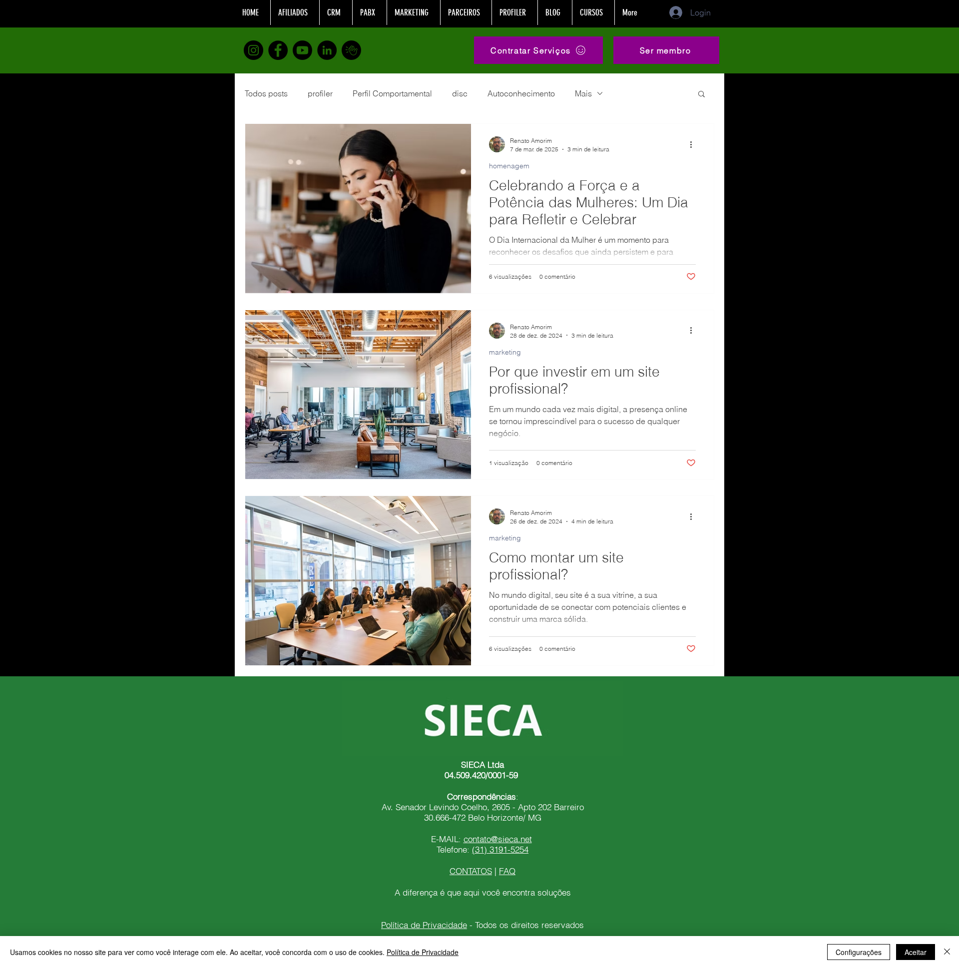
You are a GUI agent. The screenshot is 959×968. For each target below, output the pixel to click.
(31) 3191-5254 (500, 849)
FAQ (507, 871)
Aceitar (916, 952)
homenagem (509, 166)
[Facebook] (278, 50)
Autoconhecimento (521, 93)
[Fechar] (947, 952)
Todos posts (266, 93)
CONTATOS (471, 871)
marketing (505, 352)
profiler (320, 93)
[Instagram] (253, 50)
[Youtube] (302, 50)
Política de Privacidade (424, 925)
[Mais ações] (694, 144)
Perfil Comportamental (392, 93)
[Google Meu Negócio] (351, 50)
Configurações (859, 952)
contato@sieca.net (498, 839)
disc (460, 93)
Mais (583, 93)
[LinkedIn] (327, 50)
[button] (666, 50)
